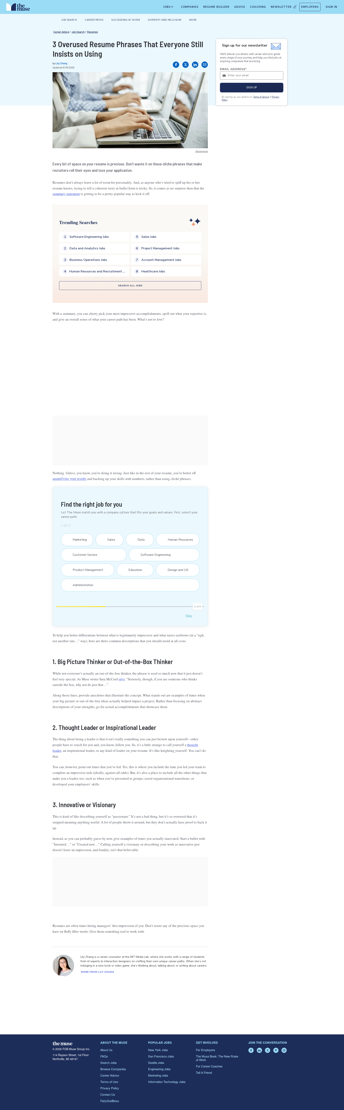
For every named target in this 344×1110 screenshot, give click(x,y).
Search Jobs (108, 1062)
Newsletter (281, 7)
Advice (239, 7)
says (122, 679)
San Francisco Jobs (161, 1056)
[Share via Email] (204, 64)
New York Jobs (158, 1050)
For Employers (205, 1050)
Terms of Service (261, 97)
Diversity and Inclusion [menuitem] (164, 19)
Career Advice (61, 31)
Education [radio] (133, 570)
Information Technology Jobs (167, 1082)
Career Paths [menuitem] (94, 19)
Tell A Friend (204, 1072)
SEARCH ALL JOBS (130, 285)
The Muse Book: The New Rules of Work (217, 1058)
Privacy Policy (109, 1088)
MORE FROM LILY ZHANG (97, 971)
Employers (310, 7)
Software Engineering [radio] (153, 555)
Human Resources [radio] (178, 539)
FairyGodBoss (109, 1101)
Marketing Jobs (158, 1075)
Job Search (78, 31)
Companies (189, 7)
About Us (106, 1050)
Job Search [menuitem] (69, 19)
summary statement (66, 193)
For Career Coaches (209, 1066)
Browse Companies (113, 1069)
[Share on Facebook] (176, 64)
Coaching (258, 7)
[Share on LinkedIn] (195, 64)
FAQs (104, 1056)
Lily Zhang (61, 63)
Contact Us (107, 1094)
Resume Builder (216, 7)
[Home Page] (18, 8)
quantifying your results (69, 478)
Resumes (92, 31)
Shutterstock (201, 151)
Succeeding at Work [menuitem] (125, 19)
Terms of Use (109, 1082)
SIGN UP (251, 87)
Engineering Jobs (159, 1069)
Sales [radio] (108, 539)
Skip (189, 616)
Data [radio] (139, 539)
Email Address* (233, 69)
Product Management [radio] (85, 570)
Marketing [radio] (77, 539)
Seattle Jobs (156, 1062)
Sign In (331, 7)
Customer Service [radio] (82, 555)
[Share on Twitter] (185, 64)
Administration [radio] (80, 585)
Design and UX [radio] (175, 570)
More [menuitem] (193, 19)
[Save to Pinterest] (201, 79)
